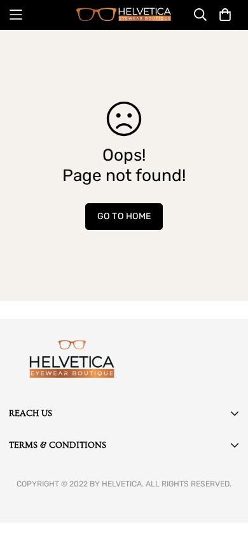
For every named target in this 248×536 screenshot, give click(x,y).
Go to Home (124, 216)
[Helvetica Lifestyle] (124, 15)
